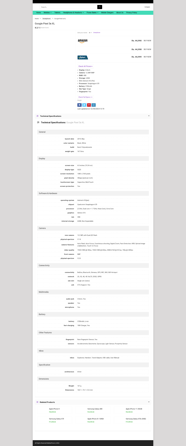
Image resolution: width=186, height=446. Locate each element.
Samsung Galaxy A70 (56, 419)
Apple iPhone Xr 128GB (96, 419)
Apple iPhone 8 (54, 409)
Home (38, 13)
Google (79, 100)
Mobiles (47, 13)
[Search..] (99, 7)
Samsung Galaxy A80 (95, 409)
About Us (119, 13)
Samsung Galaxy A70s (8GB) (136, 419)
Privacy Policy (131, 13)
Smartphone (46, 18)
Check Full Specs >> (85, 97)
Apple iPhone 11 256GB (134, 409)
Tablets (57, 13)
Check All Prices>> (85, 66)
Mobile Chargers (107, 13)
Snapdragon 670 (93, 83)
